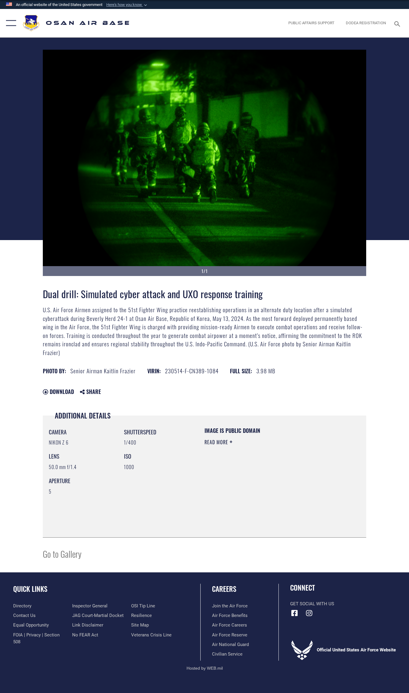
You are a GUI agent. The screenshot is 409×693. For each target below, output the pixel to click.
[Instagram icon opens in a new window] (309, 613)
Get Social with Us (312, 603)
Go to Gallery (62, 553)
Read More (217, 442)
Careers (224, 589)
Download (61, 391)
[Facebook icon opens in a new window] (294, 613)
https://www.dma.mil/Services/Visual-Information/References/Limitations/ (275, 488)
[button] (127, 5)
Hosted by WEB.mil (205, 668)
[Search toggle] (398, 23)
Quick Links (30, 589)
